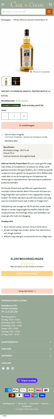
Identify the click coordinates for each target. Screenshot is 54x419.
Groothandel (27, 406)
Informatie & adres (11, 141)
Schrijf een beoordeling (27, 273)
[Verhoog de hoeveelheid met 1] (24, 116)
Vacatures (45, 403)
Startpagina (6, 20)
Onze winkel (34, 403)
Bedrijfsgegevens (9, 403)
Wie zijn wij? (22, 403)
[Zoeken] (49, 12)
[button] (6, 81)
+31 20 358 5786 (11, 311)
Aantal (3, 110)
